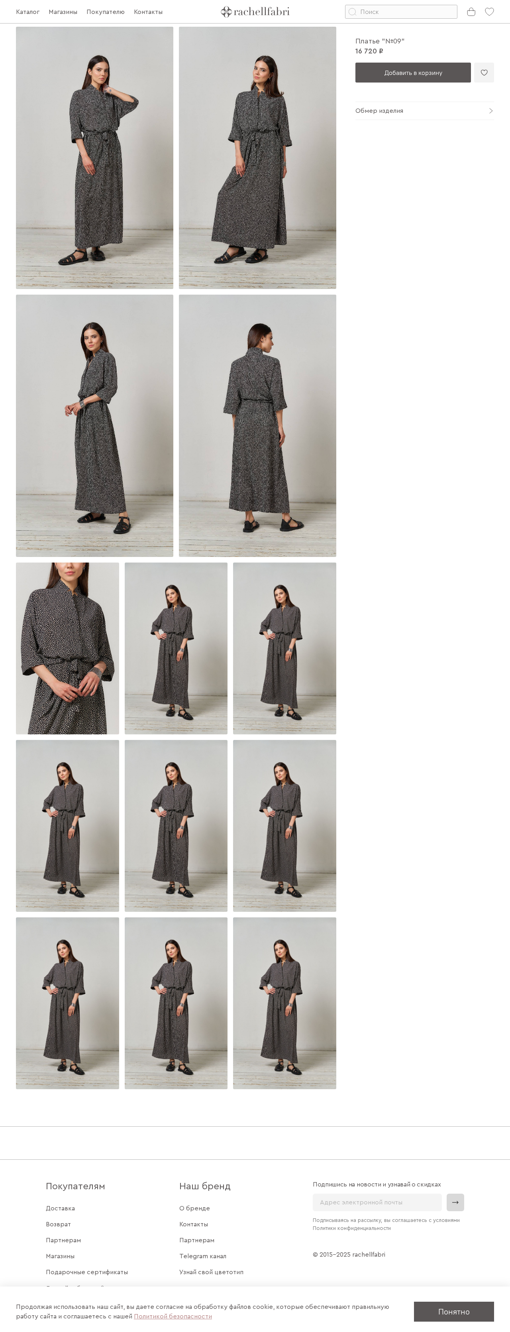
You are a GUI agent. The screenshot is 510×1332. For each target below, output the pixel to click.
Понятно (454, 1311)
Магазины (60, 1256)
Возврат (58, 1224)
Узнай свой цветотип (211, 1272)
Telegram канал (202, 1256)
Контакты (193, 1224)
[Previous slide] (28, 557)
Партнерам (63, 1240)
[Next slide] (323, 557)
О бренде (194, 1208)
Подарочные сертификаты (87, 1272)
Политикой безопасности (173, 1316)
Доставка (60, 1208)
